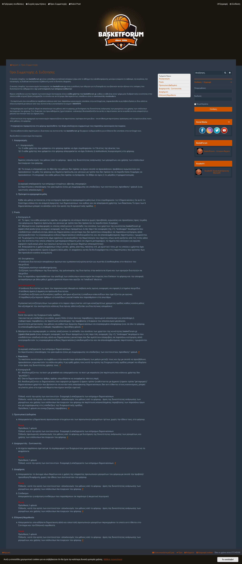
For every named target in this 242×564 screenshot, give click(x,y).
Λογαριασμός (164, 79)
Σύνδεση (198, 82)
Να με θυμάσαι (202, 104)
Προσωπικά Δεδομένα (168, 85)
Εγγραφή (207, 82)
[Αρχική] (121, 29)
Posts (161, 82)
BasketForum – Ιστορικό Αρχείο (217, 151)
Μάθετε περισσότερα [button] (113, 559)
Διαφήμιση (163, 92)
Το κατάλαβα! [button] (228, 559)
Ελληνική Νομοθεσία (167, 95)
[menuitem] (36, 4)
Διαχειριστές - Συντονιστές (170, 89)
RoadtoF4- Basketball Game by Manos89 (217, 172)
